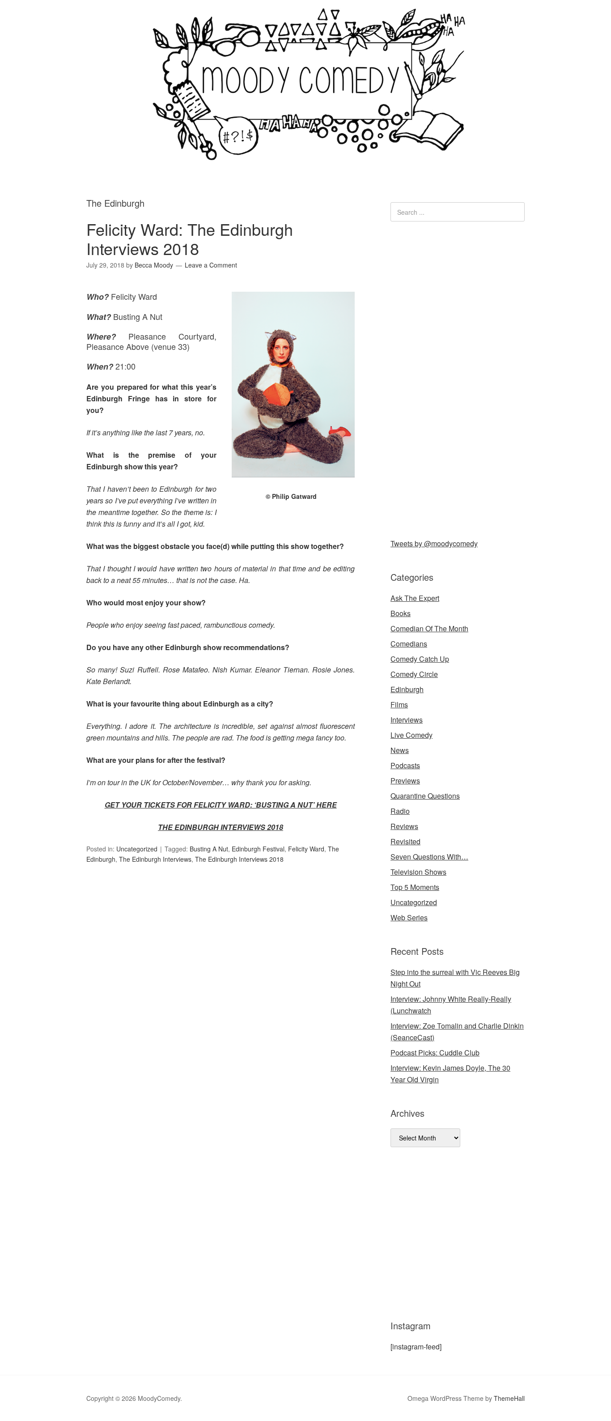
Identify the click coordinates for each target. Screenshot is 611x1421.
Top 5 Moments (414, 887)
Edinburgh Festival (258, 848)
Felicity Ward (306, 848)
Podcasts (405, 765)
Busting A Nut (209, 848)
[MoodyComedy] (305, 153)
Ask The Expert (414, 598)
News (399, 750)
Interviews (406, 720)
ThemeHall (509, 1398)
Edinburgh (407, 689)
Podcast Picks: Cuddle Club (434, 1052)
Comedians (408, 643)
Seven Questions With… (429, 856)
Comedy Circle (414, 674)
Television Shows (418, 872)
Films (399, 704)
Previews (405, 780)
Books (400, 613)
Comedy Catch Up (419, 659)
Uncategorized (136, 848)
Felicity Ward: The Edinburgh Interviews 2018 (189, 238)
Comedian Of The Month (429, 628)
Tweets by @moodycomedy (434, 543)
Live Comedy (411, 735)
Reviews (404, 826)
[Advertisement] (457, 378)
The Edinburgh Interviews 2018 (239, 859)
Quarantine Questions (425, 796)
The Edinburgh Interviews (155, 859)
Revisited (405, 841)
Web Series (409, 917)
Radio (400, 811)
